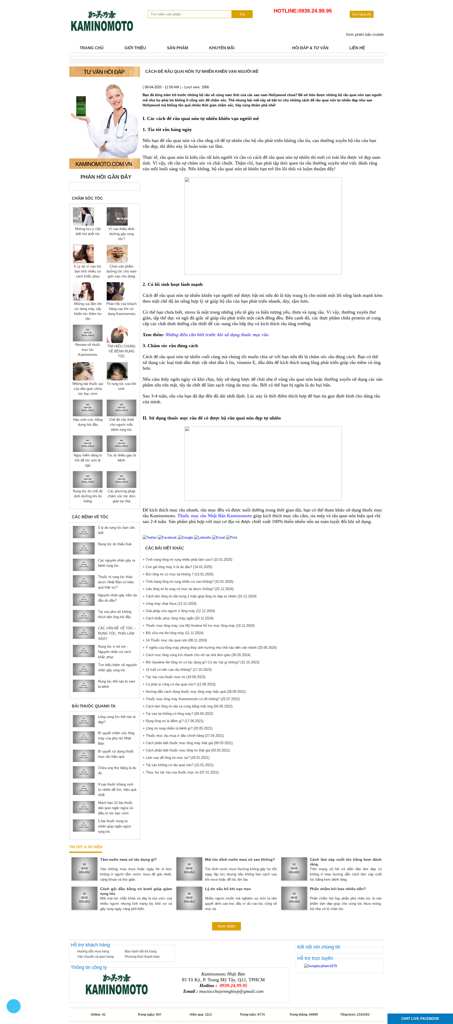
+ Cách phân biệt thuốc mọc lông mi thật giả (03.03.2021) (186, 750)
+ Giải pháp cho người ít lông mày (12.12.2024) (179, 611)
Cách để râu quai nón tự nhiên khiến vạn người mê (201, 71)
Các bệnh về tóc (90, 517)
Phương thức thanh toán (142, 956)
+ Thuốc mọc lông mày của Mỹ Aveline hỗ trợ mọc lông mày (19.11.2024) (199, 626)
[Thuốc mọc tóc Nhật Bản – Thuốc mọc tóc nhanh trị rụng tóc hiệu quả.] (102, 32)
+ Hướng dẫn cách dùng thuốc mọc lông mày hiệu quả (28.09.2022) (194, 692)
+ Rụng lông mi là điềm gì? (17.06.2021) (173, 721)
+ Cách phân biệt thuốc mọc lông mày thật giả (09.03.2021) (188, 743)
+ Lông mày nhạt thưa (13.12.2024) (169, 604)
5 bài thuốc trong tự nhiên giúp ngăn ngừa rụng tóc (114, 826)
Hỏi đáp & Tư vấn (310, 48)
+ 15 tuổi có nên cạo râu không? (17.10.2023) (177, 670)
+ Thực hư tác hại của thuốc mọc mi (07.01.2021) (181, 772)
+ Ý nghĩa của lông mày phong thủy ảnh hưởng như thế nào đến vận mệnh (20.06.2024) (210, 648)
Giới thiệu (135, 48)
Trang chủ (92, 48)
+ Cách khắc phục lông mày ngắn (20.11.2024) (178, 618)
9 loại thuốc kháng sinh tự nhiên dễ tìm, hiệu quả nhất (117, 789)
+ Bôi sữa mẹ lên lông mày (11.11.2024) (173, 633)
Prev (76, 54)
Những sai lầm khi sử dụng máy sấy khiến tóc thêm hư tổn (88, 311)
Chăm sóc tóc (87, 198)
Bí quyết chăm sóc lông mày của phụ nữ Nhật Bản (116, 738)
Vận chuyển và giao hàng (95, 956)
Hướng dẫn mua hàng (93, 951)
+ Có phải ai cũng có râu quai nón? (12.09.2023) (179, 684)
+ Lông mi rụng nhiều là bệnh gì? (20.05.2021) (177, 728)
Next (377, 54)
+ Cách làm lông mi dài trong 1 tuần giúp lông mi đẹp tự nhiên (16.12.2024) (199, 596)
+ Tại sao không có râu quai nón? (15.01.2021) (178, 765)
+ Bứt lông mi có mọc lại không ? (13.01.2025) (178, 574)
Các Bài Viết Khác (164, 548)
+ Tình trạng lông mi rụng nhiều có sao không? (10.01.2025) (188, 582)
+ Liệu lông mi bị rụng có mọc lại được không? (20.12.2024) (188, 589)
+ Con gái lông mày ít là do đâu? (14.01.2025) (177, 567)
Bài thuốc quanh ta (94, 706)
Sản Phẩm (177, 48)
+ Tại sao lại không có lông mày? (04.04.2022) (178, 714)
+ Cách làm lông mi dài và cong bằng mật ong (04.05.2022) (188, 706)
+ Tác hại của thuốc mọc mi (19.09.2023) (174, 677)
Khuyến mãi (221, 48)
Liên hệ (357, 48)
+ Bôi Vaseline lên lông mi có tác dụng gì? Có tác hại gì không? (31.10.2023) (201, 662)
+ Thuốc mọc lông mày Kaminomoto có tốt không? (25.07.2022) (191, 699)
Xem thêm (226, 926)
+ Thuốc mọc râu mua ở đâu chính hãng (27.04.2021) (183, 736)
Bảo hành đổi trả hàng (141, 951)
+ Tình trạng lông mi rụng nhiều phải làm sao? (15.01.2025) (187, 560)
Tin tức (263, 48)
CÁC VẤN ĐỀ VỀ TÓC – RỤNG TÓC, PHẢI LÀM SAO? (117, 633)
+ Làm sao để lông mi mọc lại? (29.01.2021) (176, 758)
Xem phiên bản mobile (365, 34)
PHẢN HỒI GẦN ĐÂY (105, 177)
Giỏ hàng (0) (361, 14)
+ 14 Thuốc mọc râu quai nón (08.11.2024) (175, 640)
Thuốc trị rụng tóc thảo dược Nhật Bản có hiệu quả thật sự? (116, 582)
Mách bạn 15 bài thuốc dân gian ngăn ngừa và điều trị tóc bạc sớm (115, 808)
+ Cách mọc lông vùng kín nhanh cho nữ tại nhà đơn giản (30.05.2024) (196, 655)
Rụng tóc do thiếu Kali (115, 544)
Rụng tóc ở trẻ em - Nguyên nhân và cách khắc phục (114, 652)
